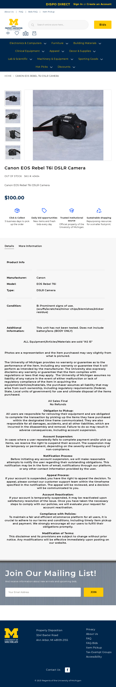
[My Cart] (34, 33)
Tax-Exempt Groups (98, 652)
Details (9, 246)
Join (94, 592)
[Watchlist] (8, 33)
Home (8, 76)
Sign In (78, 4)
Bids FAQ (32, 12)
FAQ (21, 12)
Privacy (90, 629)
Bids (102, 24)
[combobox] (58, 24)
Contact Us (53, 669)
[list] (58, 55)
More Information (30, 246)
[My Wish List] (16, 33)
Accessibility (94, 656)
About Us (9, 12)
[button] (13, 98)
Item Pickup (49, 12)
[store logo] (14, 24)
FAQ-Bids (92, 643)
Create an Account (99, 4)
